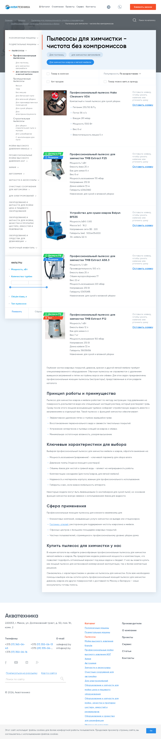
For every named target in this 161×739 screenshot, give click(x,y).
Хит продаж (57, 81)
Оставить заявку (142, 104)
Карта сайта (49, 673)
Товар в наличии (60, 73)
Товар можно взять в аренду (123, 81)
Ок (151, 731)
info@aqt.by (63, 648)
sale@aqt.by (63, 644)
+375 (16, 651)
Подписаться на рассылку (21, 673)
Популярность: (111, 74)
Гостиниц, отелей (59, 524)
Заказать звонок (143, 7)
